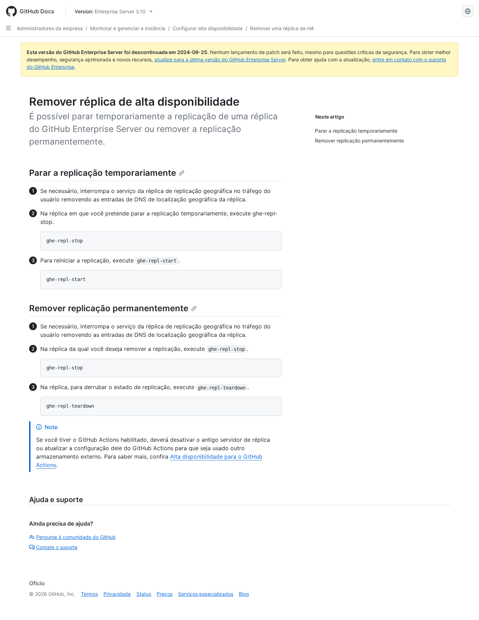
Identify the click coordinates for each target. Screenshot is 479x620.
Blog (244, 594)
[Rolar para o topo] (464, 605)
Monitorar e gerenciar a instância (127, 28)
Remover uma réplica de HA (282, 28)
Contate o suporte (56, 547)
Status (143, 594)
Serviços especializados (205, 594)
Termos (89, 594)
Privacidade (117, 594)
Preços (165, 594)
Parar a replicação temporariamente (102, 173)
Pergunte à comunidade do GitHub (76, 537)
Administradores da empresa (50, 28)
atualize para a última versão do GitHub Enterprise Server (219, 59)
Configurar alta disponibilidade (208, 28)
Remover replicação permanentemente (108, 308)
